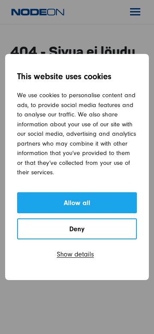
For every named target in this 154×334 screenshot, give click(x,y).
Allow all (77, 203)
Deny (77, 230)
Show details (75, 255)
